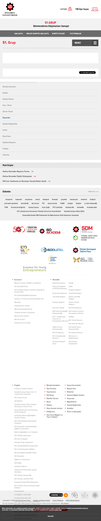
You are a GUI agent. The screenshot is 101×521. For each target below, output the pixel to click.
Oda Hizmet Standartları (73, 343)
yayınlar (64, 199)
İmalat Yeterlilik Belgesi (74, 298)
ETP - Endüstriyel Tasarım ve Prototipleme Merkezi (60, 319)
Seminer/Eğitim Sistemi (75, 395)
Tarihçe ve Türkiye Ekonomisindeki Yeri (29, 299)
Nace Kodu (7, 136)
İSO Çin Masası (58, 333)
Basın (49, 402)
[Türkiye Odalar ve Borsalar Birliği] (95, 495)
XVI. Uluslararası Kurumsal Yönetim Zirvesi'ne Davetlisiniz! (39, 211)
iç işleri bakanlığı (90, 203)
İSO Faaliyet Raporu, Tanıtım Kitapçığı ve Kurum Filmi (29, 291)
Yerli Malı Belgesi (75, 293)
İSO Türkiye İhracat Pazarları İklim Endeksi (27, 487)
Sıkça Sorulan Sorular (54, 408)
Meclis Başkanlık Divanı (23, 309)
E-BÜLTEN (55, 495)
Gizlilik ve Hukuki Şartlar (41, 500)
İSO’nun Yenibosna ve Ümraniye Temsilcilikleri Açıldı (24, 181)
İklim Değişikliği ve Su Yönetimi (26, 432)
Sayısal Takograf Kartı (58, 343)
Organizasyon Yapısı (22, 306)
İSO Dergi (50, 395)
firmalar (55, 199)
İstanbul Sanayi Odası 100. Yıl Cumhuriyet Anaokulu (25, 393)
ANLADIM (51, 516)
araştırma (28, 199)
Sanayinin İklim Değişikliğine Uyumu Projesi (25, 417)
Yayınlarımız (51, 392)
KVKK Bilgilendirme (73, 500)
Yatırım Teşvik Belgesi (74, 303)
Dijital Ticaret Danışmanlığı (57, 328)
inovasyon (74, 199)
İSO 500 (24, 229)
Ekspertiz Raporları (59, 293)
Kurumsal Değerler (18, 207)
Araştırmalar (19, 491)
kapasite (19, 199)
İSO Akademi (49, 231)
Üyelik (71, 283)
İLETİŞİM (63, 9)
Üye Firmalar (51, 389)
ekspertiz (9, 199)
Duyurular (6, 117)
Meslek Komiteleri (53, 385)
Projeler (6, 148)
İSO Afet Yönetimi (20, 439)
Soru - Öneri (7, 105)
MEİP (24, 249)
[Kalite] (74, 495)
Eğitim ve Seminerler (22, 459)
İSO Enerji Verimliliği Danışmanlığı (59, 312)
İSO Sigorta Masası (76, 333)
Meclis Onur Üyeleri (21, 316)
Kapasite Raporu (58, 283)
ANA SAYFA (18, 33)
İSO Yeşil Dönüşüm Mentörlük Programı (25, 422)
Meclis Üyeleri (19, 319)
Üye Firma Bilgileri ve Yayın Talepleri (55, 416)
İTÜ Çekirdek (57, 207)
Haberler (6, 155)
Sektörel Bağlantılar (10, 124)
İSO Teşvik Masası (75, 320)
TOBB (62, 203)
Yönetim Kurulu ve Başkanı (24, 312)
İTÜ (43, 203)
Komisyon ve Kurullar (22, 323)
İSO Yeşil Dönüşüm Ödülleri (24, 449)
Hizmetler (56, 280)
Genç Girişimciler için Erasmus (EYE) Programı (26, 411)
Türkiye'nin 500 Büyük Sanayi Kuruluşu (25, 471)
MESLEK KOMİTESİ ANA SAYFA (37, 33)
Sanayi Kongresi (20, 466)
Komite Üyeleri (8, 99)
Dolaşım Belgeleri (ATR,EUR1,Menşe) (59, 288)
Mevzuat (17, 302)
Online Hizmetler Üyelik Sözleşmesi (17, 176)
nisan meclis (52, 203)
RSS (66, 495)
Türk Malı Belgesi (58, 297)
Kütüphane (51, 412)
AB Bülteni (18, 401)
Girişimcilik (69, 207)
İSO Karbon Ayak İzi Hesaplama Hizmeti (76, 312)
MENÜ (78, 42)
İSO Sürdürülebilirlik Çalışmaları (26, 446)
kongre (70, 203)
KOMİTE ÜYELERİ (58, 33)
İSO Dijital (18, 463)
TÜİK (6, 207)
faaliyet (92, 199)
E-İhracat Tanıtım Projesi (23, 389)
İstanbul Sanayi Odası (17, 9)
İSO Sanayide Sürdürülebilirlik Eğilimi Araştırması (25, 428)
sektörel (84, 199)
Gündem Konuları (9, 87)
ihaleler (78, 203)
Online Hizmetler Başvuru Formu (16, 171)
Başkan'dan (71, 389)
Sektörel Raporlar (9, 142)
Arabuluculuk (92, 207)
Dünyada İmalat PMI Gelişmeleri (26, 482)
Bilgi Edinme (71, 402)
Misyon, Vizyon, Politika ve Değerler (27, 283)
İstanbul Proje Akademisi (23, 442)
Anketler (70, 408)
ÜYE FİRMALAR (75, 33)
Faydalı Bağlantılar (74, 405)
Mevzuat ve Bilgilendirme (74, 337)
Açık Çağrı (46, 207)
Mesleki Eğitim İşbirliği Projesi (25, 453)
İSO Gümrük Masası (76, 324)
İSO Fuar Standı (58, 308)
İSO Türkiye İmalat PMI (22, 475)
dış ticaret (35, 203)
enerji (37, 199)
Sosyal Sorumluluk (74, 385)
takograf (46, 199)
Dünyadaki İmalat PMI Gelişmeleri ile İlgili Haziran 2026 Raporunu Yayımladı (50, 215)
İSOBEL (71, 317)
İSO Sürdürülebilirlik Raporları (25, 295)
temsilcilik (25, 203)
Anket (5, 130)
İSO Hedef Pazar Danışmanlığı (75, 328)
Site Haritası (65, 503)
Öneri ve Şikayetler (74, 412)
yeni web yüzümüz (11, 203)
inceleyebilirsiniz (55, 510)
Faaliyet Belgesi (75, 290)
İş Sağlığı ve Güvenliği (22, 495)
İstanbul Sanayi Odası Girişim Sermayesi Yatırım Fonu (25, 405)
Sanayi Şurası (33, 207)
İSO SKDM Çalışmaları (22, 435)
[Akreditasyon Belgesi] (85, 495)
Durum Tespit (8, 111)
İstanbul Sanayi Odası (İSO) (74, 211)
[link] (77, 229)
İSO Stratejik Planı (21, 286)
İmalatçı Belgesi (58, 302)
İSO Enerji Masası (75, 308)
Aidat (71, 286)
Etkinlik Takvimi (52, 398)
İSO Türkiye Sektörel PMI (23, 479)
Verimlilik (80, 207)
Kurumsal (17, 280)
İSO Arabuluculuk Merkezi (58, 337)
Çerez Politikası (58, 500)
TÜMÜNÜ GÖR (91, 191)
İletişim (5, 93)
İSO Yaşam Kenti (20, 398)
